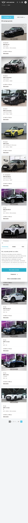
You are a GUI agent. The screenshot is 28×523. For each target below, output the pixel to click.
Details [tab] (14, 246)
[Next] (17, 39)
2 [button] (11, 421)
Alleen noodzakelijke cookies (14, 278)
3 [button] (13, 421)
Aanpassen (13, 274)
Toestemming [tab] (5, 246)
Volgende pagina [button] (21, 422)
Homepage (3, 5)
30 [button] (18, 421)
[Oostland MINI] (22, 2)
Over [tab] (23, 246)
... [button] (16, 421)
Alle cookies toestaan (14, 269)
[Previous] (10, 39)
